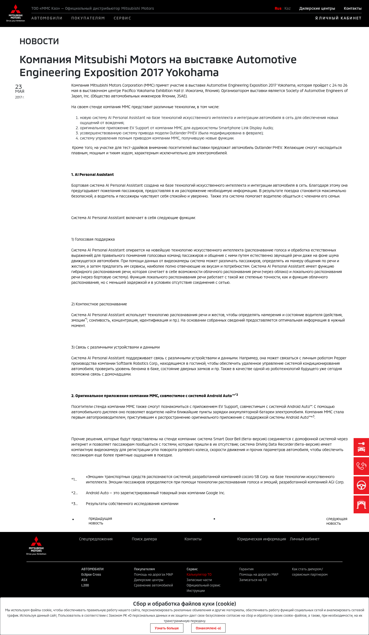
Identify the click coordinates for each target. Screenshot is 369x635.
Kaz (287, 8)
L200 (85, 585)
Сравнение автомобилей (153, 585)
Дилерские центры (317, 8)
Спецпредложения (96, 539)
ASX (84, 580)
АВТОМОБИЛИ (47, 18)
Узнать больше (167, 628)
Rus (278, 8)
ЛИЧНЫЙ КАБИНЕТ (340, 18)
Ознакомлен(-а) (208, 628)
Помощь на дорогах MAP (153, 574)
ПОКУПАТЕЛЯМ (88, 18)
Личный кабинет (305, 539)
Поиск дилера (144, 539)
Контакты (353, 8)
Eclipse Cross (91, 574)
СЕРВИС (122, 18)
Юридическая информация (261, 539)
